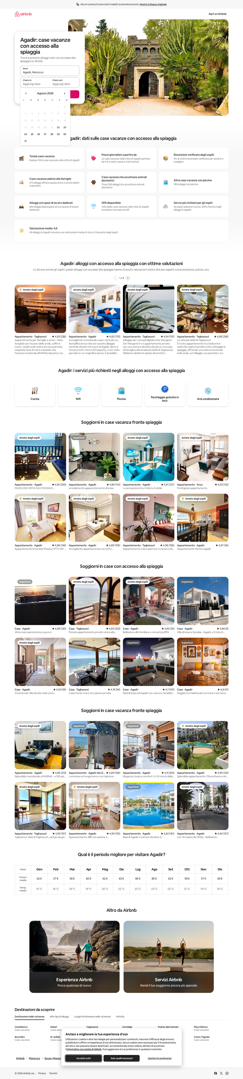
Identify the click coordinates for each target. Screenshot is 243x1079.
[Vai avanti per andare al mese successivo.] (64, 93)
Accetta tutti (83, 1058)
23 (64, 127)
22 (58, 127)
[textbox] (35, 84)
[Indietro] (115, 278)
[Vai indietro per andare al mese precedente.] (26, 93)
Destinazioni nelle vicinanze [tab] (29, 1016)
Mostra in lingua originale (153, 4)
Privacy (42, 1073)
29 (58, 134)
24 (25, 134)
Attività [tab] (120, 1016)
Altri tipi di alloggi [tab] (59, 1016)
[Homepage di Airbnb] (23, 14)
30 (64, 134)
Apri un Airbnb (217, 14)
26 (38, 134)
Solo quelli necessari (121, 1058)
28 (51, 134)
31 (25, 141)
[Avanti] (127, 278)
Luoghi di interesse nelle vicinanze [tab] (92, 1016)
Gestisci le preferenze (160, 1058)
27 (45, 134)
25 (32, 134)
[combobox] (50, 72)
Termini (53, 1073)
